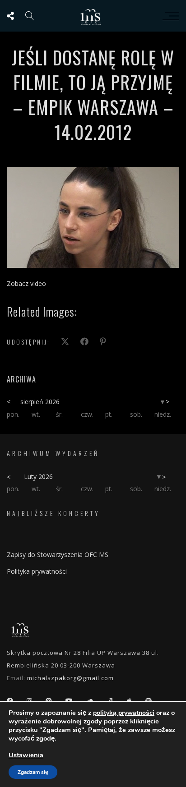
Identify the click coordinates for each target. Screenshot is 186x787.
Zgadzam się (33, 772)
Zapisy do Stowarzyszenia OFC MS (57, 554)
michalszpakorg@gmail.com (70, 678)
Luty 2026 (38, 476)
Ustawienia (26, 755)
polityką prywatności (123, 713)
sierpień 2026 (40, 401)
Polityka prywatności (37, 571)
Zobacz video (26, 283)
